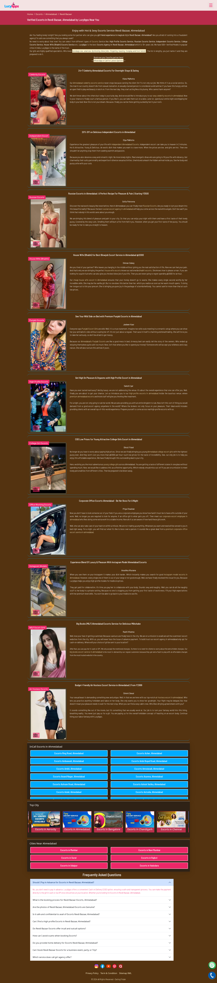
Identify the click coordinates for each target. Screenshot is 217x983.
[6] (48, 99)
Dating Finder (120, 979)
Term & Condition (108, 973)
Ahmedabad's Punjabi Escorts (93, 341)
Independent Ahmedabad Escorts (125, 144)
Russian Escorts (150, 205)
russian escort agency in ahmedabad (118, 209)
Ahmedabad (51, 14)
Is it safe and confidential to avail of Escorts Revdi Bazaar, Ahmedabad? (66, 914)
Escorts (39, 14)
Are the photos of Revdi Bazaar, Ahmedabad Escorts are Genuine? (64, 907)
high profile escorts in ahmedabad (143, 393)
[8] (48, 160)
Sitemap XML (125, 973)
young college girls (111, 464)
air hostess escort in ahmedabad (169, 697)
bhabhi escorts (145, 270)
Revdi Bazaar (66, 14)
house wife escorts (113, 270)
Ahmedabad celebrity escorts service (88, 83)
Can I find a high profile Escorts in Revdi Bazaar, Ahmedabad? (61, 921)
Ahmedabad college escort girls (160, 451)
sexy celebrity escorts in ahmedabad (168, 95)
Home (30, 14)
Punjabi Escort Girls (90, 328)
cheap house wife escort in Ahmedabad (90, 280)
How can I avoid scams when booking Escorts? (55, 935)
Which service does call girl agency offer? (52, 957)
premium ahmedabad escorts (82, 396)
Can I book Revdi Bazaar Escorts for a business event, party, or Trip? (65, 950)
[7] (48, 283)
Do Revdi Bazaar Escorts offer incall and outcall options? (59, 928)
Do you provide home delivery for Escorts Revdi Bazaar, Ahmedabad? (65, 942)
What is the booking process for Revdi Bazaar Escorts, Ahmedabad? (65, 900)
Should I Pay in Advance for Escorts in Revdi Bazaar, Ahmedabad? (63, 882)
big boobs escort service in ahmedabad (86, 652)
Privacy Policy (92, 973)
